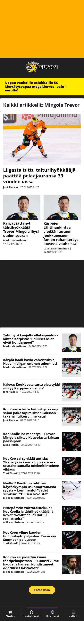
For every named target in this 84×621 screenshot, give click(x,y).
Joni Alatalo (10, 187)
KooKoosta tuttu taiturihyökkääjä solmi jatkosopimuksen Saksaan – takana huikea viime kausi (31, 413)
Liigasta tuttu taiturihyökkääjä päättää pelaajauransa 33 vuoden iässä (39, 176)
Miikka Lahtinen (13, 522)
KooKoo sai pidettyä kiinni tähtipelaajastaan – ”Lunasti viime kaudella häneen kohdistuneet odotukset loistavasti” (31, 562)
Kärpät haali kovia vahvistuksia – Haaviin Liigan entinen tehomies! (30, 362)
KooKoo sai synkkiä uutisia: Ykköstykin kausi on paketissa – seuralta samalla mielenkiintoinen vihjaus (31, 464)
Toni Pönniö (10, 473)
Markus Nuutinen (14, 240)
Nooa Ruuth (11, 444)
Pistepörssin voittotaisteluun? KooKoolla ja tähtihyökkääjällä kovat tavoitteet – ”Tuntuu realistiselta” (28, 513)
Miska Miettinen (13, 497)
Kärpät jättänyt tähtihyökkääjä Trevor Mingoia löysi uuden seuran (21, 229)
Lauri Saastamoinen (56, 248)
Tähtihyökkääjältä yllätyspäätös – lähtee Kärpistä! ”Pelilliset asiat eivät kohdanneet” (30, 339)
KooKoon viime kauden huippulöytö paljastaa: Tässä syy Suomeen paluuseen (29, 536)
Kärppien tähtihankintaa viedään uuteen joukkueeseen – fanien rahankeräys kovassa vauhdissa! (61, 233)
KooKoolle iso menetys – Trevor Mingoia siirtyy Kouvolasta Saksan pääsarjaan (31, 437)
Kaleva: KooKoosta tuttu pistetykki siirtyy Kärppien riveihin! (31, 386)
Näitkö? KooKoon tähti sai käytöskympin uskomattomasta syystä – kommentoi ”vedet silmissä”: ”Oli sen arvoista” (29, 488)
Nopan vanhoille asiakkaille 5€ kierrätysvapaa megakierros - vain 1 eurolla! (36, 86)
